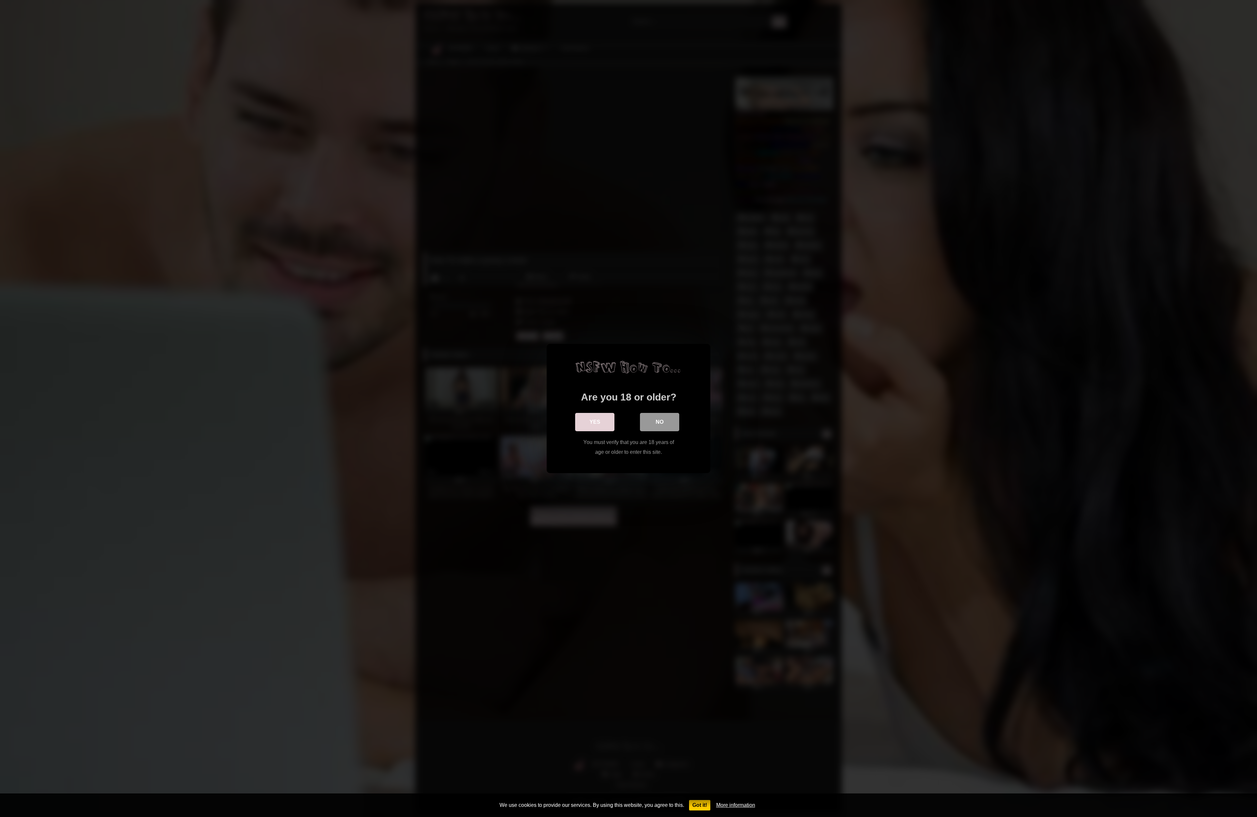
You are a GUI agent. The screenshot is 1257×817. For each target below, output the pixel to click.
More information (735, 805)
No (660, 422)
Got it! (699, 805)
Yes (595, 422)
